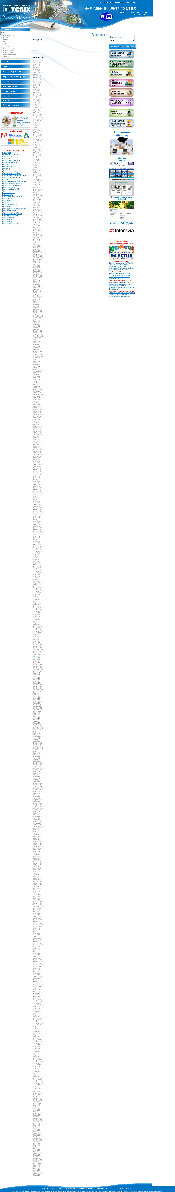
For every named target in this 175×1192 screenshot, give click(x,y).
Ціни (60, 1188)
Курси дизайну (7, 153)
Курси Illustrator (7, 219)
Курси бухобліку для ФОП (10, 189)
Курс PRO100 (6, 164)
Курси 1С (5, 202)
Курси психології (7, 221)
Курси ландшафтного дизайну (12, 197)
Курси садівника (7, 198)
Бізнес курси (6, 206)
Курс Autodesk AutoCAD (10, 162)
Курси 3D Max (7, 157)
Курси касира (6, 191)
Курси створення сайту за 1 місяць (14, 181)
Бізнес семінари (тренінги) (11, 155)
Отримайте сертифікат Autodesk (122, 198)
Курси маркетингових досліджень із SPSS (16, 208)
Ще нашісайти (122, 159)
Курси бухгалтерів (8, 187)
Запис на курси (70, 1188)
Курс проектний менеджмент (12, 212)
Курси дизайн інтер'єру (10, 172)
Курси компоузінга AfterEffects (12, 177)
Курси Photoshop (8, 218)
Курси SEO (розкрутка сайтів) (12, 183)
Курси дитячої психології (10, 223)
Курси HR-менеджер (9, 210)
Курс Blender (6, 170)
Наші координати (102, 1188)
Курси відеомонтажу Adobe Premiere (14, 176)
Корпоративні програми (86, 1188)
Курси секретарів (8, 200)
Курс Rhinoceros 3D (9, 166)
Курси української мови (10, 216)
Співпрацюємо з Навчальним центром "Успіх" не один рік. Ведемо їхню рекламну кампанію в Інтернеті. (122, 294)
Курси (53, 1188)
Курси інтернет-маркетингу (11, 185)
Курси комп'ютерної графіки (11, 174)
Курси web (5, 179)
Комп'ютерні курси (8, 193)
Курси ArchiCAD (7, 158)
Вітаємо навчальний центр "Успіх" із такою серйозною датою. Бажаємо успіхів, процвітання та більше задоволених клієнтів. (121, 276)
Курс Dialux (6, 168)
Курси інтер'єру (7, 195)
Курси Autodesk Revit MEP (11, 160)
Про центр (45, 1188)
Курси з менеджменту (9, 204)
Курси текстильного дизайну (12, 214)
